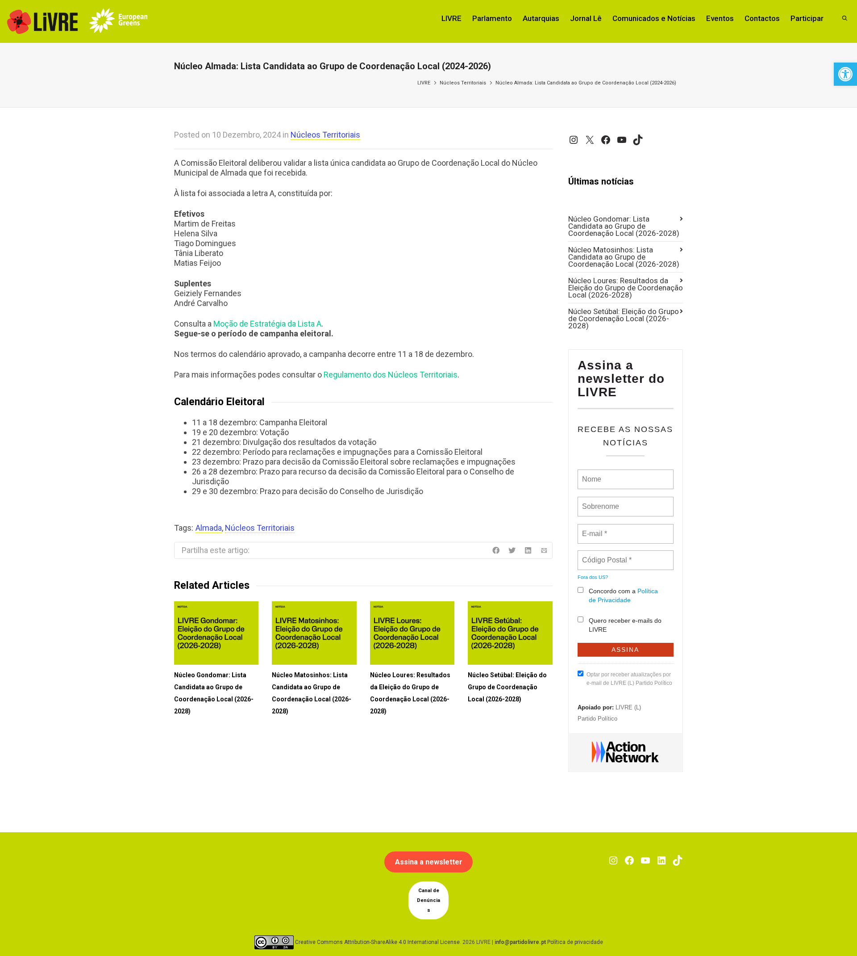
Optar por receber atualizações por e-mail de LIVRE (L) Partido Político (629, 678)
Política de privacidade (575, 942)
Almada (209, 528)
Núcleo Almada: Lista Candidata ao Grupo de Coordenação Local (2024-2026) (585, 83)
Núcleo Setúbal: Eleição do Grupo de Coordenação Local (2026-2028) (507, 687)
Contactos (762, 18)
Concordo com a (623, 595)
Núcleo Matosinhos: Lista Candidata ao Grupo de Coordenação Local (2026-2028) (623, 256)
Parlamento (492, 18)
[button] (845, 74)
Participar (807, 18)
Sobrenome (600, 501)
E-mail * (593, 528)
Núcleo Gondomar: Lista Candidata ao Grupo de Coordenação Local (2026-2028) (623, 226)
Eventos (720, 18)
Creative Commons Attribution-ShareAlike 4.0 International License (377, 942)
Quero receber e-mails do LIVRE (625, 625)
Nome (591, 474)
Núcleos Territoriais (463, 83)
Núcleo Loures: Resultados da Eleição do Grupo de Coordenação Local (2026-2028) (625, 287)
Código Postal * (606, 555)
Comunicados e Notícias (653, 18)
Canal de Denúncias (428, 900)
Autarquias (541, 18)
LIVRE (451, 18)
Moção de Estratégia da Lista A (267, 323)
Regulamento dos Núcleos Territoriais (391, 374)
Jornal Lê (586, 18)
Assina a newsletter (428, 862)
